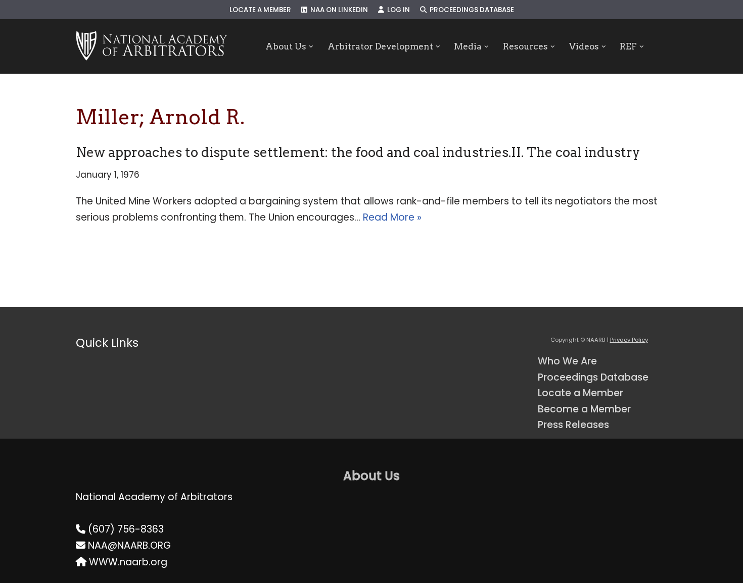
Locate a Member (260, 10)
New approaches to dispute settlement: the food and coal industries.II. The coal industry (358, 152)
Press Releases (573, 425)
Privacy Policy (629, 340)
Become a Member (584, 409)
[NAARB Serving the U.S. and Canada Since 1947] (151, 46)
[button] (311, 46)
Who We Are (567, 361)
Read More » (392, 217)
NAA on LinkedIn (337, 10)
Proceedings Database (470, 10)
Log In (397, 10)
